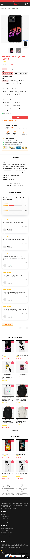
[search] (26, 4)
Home (2, 8)
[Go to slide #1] (11, 50)
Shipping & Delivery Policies (7, 528)
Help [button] (27, 557)
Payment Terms (4, 530)
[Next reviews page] (27, 328)
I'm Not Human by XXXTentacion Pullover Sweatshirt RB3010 (21, 421)
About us (3, 514)
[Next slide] (27, 28)
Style (3, 71)
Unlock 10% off (3, 553)
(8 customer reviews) (12, 61)
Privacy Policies (4, 518)
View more (15, 430)
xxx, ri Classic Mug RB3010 (22, 374)
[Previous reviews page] (20, 328)
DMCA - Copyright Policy (6, 520)
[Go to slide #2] (18, 50)
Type (3, 66)
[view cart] (28, 4)
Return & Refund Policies (6, 532)
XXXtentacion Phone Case (11, 8)
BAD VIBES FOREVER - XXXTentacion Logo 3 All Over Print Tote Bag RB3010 (8, 399)
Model (3, 78)
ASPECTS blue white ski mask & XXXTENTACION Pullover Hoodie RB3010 (21, 399)
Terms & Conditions (5, 516)
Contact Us (3, 534)
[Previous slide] (2, 28)
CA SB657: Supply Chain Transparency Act (10, 522)
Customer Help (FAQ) (5, 536)
